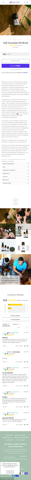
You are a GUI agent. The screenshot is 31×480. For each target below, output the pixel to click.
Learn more (10, 472)
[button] (15, 163)
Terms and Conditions (21, 437)
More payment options (15, 69)
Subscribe (23, 456)
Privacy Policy (7, 437)
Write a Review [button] (16, 315)
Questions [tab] (14, 324)
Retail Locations (20, 435)
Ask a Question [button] (16, 319)
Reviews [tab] (5, 324)
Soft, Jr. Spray (23, 114)
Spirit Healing (20, 440)
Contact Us (10, 440)
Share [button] (5, 346)
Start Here (9, 435)
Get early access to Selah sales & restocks (15, 445)
